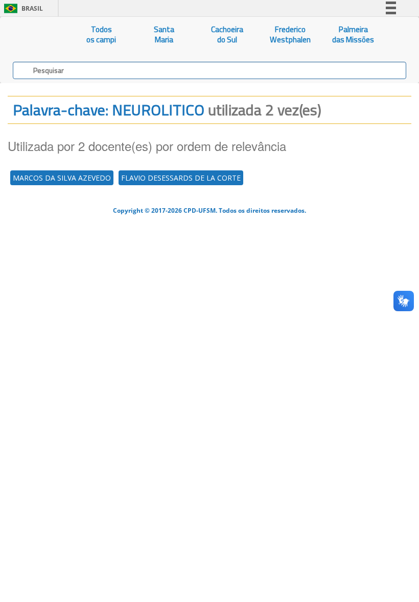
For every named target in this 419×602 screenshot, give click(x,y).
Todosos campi (101, 34)
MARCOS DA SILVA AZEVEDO (62, 178)
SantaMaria (164, 34)
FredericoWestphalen (290, 34)
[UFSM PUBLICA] (35, 35)
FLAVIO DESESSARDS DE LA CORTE (181, 178)
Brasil (21, 8)
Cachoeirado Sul (227, 34)
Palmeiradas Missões (353, 34)
